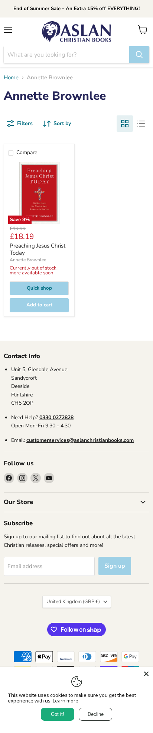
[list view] (141, 123)
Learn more (65, 700)
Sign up (114, 566)
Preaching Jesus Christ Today (37, 249)
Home (11, 77)
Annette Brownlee (28, 260)
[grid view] (125, 123)
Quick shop (39, 288)
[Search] (139, 54)
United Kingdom (73, 601)
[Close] (146, 674)
